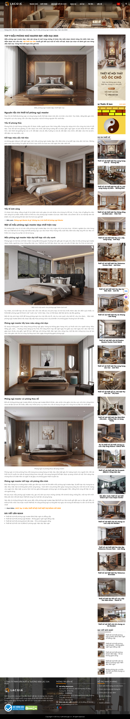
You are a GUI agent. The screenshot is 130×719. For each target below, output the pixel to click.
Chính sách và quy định (107, 692)
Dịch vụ (73, 4)
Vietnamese (120, 5)
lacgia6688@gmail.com (69, 704)
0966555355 (68, 693)
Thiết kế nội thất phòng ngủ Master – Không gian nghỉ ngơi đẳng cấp (30, 519)
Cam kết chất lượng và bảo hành (111, 686)
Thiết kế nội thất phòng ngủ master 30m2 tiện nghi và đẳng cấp (28, 516)
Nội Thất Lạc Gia (29, 41)
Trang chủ (34, 4)
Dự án (82, 4)
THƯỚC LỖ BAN (104, 703)
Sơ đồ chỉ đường (105, 696)
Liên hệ (99, 4)
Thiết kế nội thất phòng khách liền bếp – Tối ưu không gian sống (28, 521)
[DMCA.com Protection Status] (31, 708)
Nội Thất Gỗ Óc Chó (59, 4)
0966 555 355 (69, 700)
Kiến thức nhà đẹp (25, 30)
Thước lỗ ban (106, 104)
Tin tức (91, 4)
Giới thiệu (44, 4)
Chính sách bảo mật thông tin (109, 689)
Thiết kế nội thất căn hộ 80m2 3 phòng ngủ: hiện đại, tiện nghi (28, 523)
